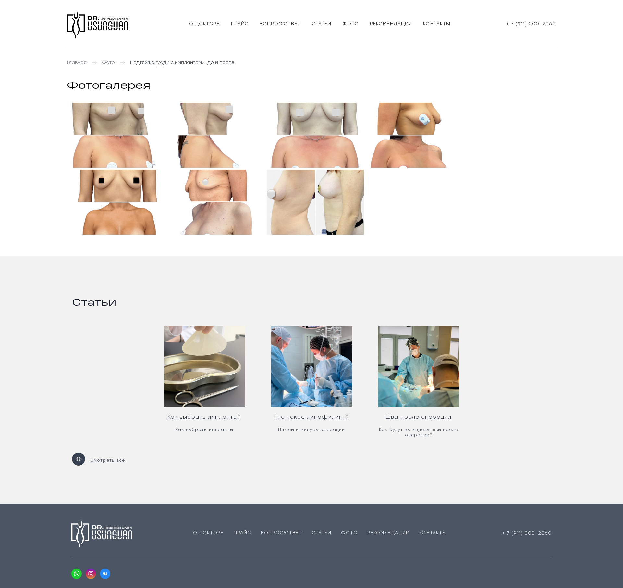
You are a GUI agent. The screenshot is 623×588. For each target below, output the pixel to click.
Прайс (240, 24)
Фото (350, 24)
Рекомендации (391, 24)
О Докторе (204, 24)
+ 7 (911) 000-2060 (531, 24)
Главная (77, 62)
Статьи (322, 24)
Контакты (436, 24)
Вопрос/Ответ (280, 24)
